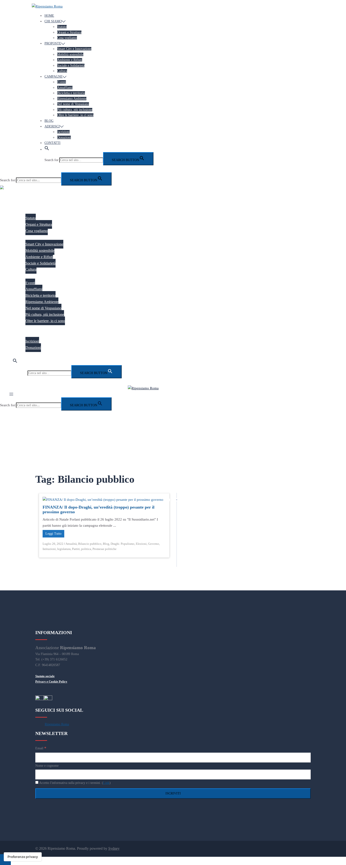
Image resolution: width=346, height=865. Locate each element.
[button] (46, 149)
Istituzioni (49, 549)
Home (49, 15)
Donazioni (64, 137)
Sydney (114, 848)
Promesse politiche (105, 549)
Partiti (76, 549)
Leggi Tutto (53, 533)
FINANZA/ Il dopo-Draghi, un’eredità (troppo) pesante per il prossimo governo (98, 509)
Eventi (61, 82)
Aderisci (52, 126)
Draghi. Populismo (122, 543)
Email (40, 748)
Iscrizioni (63, 132)
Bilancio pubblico (89, 543)
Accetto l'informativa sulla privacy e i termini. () (74, 783)
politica (86, 549)
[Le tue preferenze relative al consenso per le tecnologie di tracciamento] (23, 856)
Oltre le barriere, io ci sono (75, 115)
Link (106, 783)
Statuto (62, 26)
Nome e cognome (47, 765)
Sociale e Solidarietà (70, 65)
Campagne (53, 76)
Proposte (52, 43)
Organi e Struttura (69, 32)
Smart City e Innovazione (74, 49)
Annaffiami (64, 87)
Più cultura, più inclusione (74, 109)
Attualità (71, 543)
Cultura (62, 71)
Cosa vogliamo (67, 37)
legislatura (64, 549)
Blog (48, 120)
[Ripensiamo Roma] (47, 6)
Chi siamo (53, 21)
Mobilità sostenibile (70, 54)
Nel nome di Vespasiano (73, 104)
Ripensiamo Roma (57, 724)
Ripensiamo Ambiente (71, 98)
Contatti (52, 143)
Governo (153, 543)
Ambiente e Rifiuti (69, 60)
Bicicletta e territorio (71, 93)
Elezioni (141, 543)
